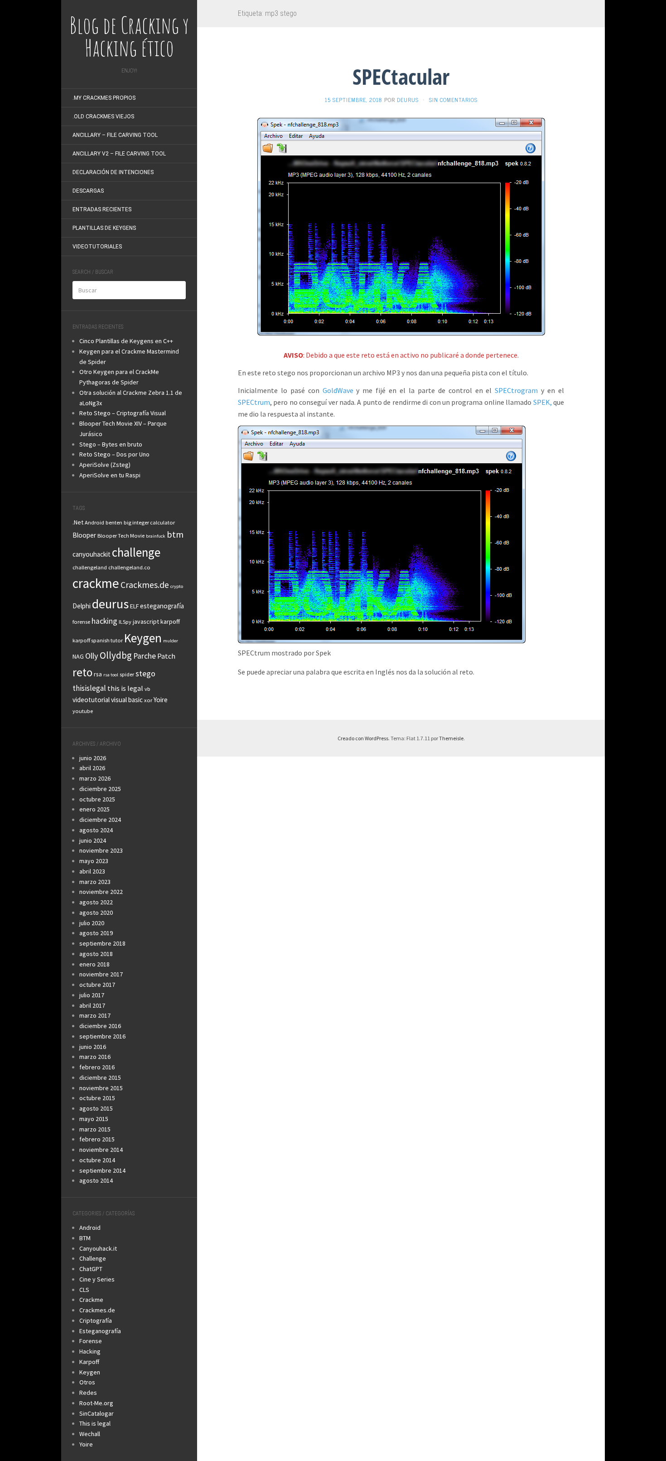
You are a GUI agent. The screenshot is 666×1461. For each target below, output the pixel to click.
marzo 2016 (95, 1057)
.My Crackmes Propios (103, 98)
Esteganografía (100, 1331)
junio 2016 (92, 1047)
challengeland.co (129, 567)
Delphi (81, 606)
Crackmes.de (145, 584)
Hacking (90, 1351)
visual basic (127, 699)
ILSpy (125, 621)
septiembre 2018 (102, 943)
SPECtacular (400, 76)
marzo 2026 (95, 778)
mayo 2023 (93, 861)
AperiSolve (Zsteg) (104, 465)
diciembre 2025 (100, 789)
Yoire (161, 699)
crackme (95, 583)
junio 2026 (92, 758)
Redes (88, 1392)
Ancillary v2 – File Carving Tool (119, 153)
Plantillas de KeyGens (104, 228)
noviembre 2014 (101, 1150)
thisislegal (89, 688)
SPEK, (542, 402)
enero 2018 (94, 964)
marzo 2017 (95, 1015)
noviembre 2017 (101, 974)
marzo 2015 (95, 1129)
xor (148, 700)
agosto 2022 (96, 902)
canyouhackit (91, 554)
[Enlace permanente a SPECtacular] (401, 225)
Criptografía (95, 1320)
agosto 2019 (96, 933)
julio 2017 (91, 995)
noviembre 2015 (101, 1088)
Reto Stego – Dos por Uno (114, 454)
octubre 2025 (97, 799)
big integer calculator (149, 522)
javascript (146, 621)
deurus (110, 604)
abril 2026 (92, 768)
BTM (85, 1238)
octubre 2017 (97, 984)
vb (147, 688)
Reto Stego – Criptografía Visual (122, 413)
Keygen (143, 638)
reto (82, 672)
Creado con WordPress (363, 738)
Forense (90, 1341)
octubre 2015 (97, 1098)
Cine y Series (97, 1279)
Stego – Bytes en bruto (110, 444)
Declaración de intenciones (113, 172)
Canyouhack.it (98, 1248)
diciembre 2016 (100, 1026)
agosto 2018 (96, 954)
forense (81, 621)
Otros (87, 1382)
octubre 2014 (97, 1160)
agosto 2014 (96, 1180)
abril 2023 (92, 871)
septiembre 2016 (102, 1036)
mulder (170, 641)
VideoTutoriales (97, 246)
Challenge (92, 1258)
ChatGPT (90, 1269)
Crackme (91, 1300)
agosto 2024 (96, 830)
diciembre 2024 (100, 819)
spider (127, 674)
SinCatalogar (96, 1413)
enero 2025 (94, 809)
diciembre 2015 (100, 1077)
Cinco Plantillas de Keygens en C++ (126, 341)
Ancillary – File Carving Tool (115, 135)
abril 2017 (92, 1005)
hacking (104, 621)
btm (175, 534)
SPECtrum (254, 402)
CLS (84, 1290)
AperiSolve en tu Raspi (109, 475)
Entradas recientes (101, 209)
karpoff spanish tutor (97, 640)
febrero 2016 (97, 1067)
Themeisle (451, 738)
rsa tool (110, 675)
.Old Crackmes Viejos (103, 116)
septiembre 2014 (102, 1170)
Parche (144, 656)
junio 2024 (92, 840)
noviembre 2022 (101, 892)
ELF (134, 606)
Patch (166, 655)
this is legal (125, 688)
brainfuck (155, 536)
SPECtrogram (516, 390)
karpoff (170, 621)
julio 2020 (91, 923)
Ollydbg (116, 655)
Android (94, 522)
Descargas (88, 191)
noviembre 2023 (101, 850)
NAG (78, 656)
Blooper (84, 535)
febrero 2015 (97, 1139)
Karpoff (89, 1362)
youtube (82, 711)
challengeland (89, 567)
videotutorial (91, 699)
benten (114, 522)
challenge (136, 552)
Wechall (89, 1434)
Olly (91, 655)
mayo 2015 (93, 1119)
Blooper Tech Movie (121, 535)
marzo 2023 (95, 882)
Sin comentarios (453, 99)
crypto (176, 586)
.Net (77, 522)
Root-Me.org (96, 1403)
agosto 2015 (96, 1108)
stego (145, 673)
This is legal (95, 1423)
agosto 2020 (96, 912)
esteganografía (162, 606)
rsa (98, 674)
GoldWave (338, 390)
